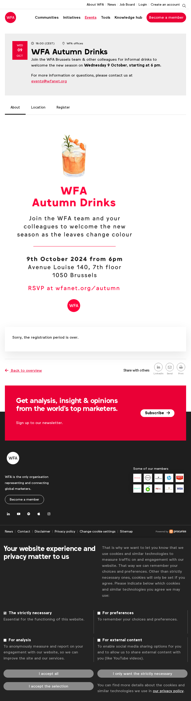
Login (143, 4)
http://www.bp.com (148, 488)
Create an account (165, 4)
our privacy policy (168, 691)
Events (90, 17)
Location (38, 107)
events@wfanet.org (49, 81)
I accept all (48, 673)
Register (63, 107)
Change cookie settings (98, 531)
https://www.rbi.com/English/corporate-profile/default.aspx (158, 488)
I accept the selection (48, 686)
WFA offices (75, 43)
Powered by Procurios (159, 532)
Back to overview (26, 370)
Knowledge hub (128, 17)
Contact (23, 531)
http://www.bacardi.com (169, 488)
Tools (105, 17)
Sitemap (126, 531)
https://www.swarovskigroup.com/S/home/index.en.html (158, 478)
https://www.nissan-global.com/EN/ (148, 478)
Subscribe (155, 413)
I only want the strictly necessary (142, 673)
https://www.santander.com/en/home (137, 478)
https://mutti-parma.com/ (180, 478)
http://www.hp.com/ (169, 478)
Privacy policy (65, 531)
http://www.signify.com (137, 488)
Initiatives (71, 17)
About (15, 107)
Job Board (127, 4)
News (112, 4)
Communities (46, 17)
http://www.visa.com (180, 488)
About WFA (95, 4)
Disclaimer (42, 531)
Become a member (166, 17)
